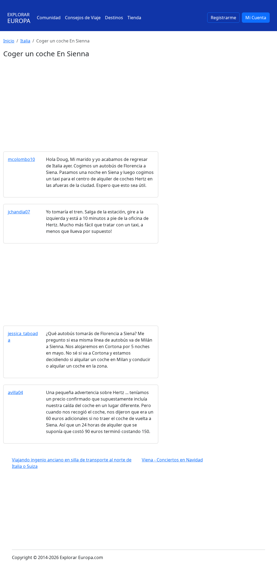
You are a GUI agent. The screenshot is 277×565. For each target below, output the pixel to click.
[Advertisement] (138, 99)
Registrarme (223, 18)
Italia (25, 41)
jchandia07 (19, 212)
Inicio (8, 41)
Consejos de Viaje (83, 18)
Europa (18, 18)
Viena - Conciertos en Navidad (172, 460)
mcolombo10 (21, 159)
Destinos (114, 18)
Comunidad (49, 18)
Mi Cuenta (255, 18)
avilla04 (15, 392)
